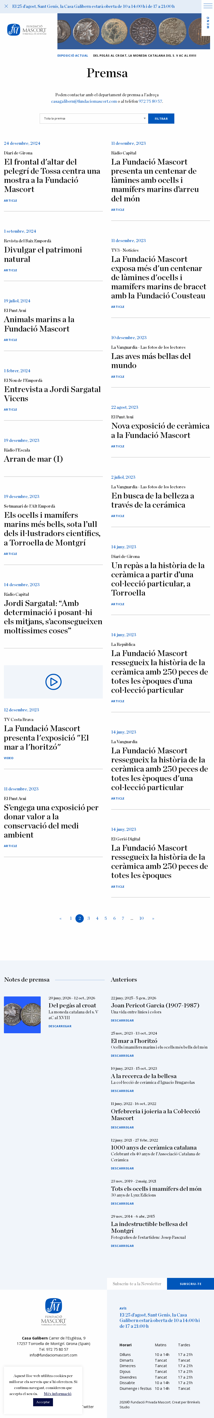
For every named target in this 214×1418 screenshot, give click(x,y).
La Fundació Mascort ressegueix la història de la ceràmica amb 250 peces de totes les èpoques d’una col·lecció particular (159, 671)
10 (141, 918)
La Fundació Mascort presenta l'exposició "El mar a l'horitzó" (46, 737)
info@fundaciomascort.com (53, 1355)
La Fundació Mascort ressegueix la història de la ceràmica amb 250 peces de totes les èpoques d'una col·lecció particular (159, 769)
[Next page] (152, 919)
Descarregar (60, 1026)
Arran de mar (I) (33, 459)
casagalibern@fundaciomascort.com (84, 101)
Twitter (87, 1406)
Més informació (58, 1394)
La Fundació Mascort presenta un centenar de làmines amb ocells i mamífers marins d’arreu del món (155, 180)
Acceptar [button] (43, 1402)
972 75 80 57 (150, 101)
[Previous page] (61, 919)
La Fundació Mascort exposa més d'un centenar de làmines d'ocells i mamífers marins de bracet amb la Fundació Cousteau (158, 277)
